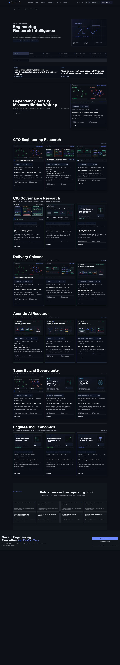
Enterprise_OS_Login (94, 2)
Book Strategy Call (106, 2)
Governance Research (52, 164)
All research (16, 53)
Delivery (36, 2)
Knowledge (65, 2)
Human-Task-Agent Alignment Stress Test (58, 346)
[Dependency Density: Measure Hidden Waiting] (89, 94)
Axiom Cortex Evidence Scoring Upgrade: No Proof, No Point (55, 172)
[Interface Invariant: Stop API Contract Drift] (91, 153)
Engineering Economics (52, 452)
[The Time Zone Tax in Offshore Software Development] (91, 212)
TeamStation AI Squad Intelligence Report (26, 460)
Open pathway (104, 143)
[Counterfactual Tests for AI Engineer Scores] (60, 212)
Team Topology (50, 338)
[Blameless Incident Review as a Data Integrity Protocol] (91, 270)
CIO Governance (34, 40)
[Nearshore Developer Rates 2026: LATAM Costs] (60, 441)
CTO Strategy (26, 40)
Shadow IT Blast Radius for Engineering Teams (59, 403)
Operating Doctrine (18, 40)
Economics (43, 2)
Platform (30, 2)
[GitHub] (80, 2)
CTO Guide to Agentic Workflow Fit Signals (90, 460)
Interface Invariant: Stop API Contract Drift (90, 170)
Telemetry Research (83, 281)
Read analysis (74, 125)
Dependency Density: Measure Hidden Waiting (85, 112)
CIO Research (81, 223)
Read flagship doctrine (17, 113)
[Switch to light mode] (86, 2)
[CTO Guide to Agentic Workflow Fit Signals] (91, 441)
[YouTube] (82, 2)
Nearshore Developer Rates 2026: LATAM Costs (59, 460)
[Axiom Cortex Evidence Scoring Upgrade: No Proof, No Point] (60, 153)
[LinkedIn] (77, 2)
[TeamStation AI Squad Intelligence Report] (28, 441)
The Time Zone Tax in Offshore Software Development (86, 231)
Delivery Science (82, 164)
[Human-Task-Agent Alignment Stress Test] (60, 327)
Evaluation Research (51, 223)
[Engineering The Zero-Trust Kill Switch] (91, 384)
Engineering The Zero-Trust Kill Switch (88, 403)
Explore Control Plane (104, 541)
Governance (50, 2)
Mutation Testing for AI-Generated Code (89, 346)
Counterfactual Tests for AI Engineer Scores (58, 231)
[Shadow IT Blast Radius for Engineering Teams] (60, 384)
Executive (58, 2)
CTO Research (75, 106)
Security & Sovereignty (83, 395)
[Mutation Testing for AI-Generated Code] (91, 327)
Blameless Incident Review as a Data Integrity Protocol (85, 289)
